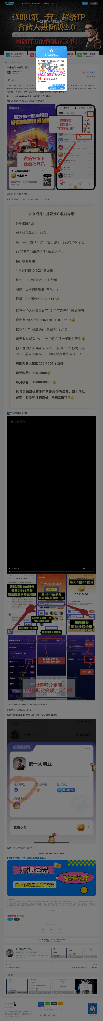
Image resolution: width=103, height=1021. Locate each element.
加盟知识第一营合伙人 (56, 88)
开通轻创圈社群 (59, 85)
